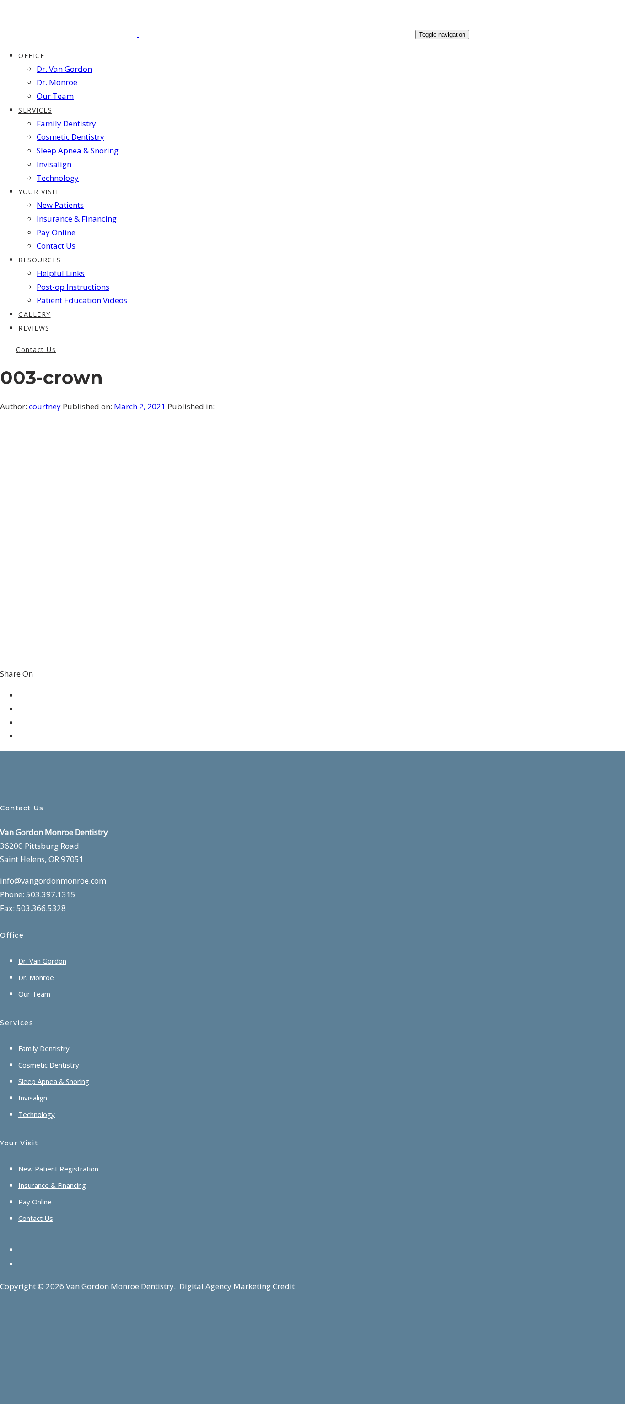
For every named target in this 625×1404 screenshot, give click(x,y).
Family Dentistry (44, 1048)
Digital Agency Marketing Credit (237, 1286)
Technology (36, 1114)
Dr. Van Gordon (42, 960)
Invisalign (32, 1097)
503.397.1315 (50, 894)
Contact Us (35, 1218)
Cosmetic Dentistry (48, 1064)
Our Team (34, 993)
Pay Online (35, 1201)
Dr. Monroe (36, 977)
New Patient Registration (58, 1168)
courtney (45, 406)
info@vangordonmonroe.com (53, 880)
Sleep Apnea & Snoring (53, 1081)
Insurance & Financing (52, 1185)
